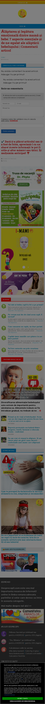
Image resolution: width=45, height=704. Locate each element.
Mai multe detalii (11, 671)
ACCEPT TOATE (22, 698)
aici (22, 678)
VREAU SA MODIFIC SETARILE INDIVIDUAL (22, 701)
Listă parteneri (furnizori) (9, 694)
